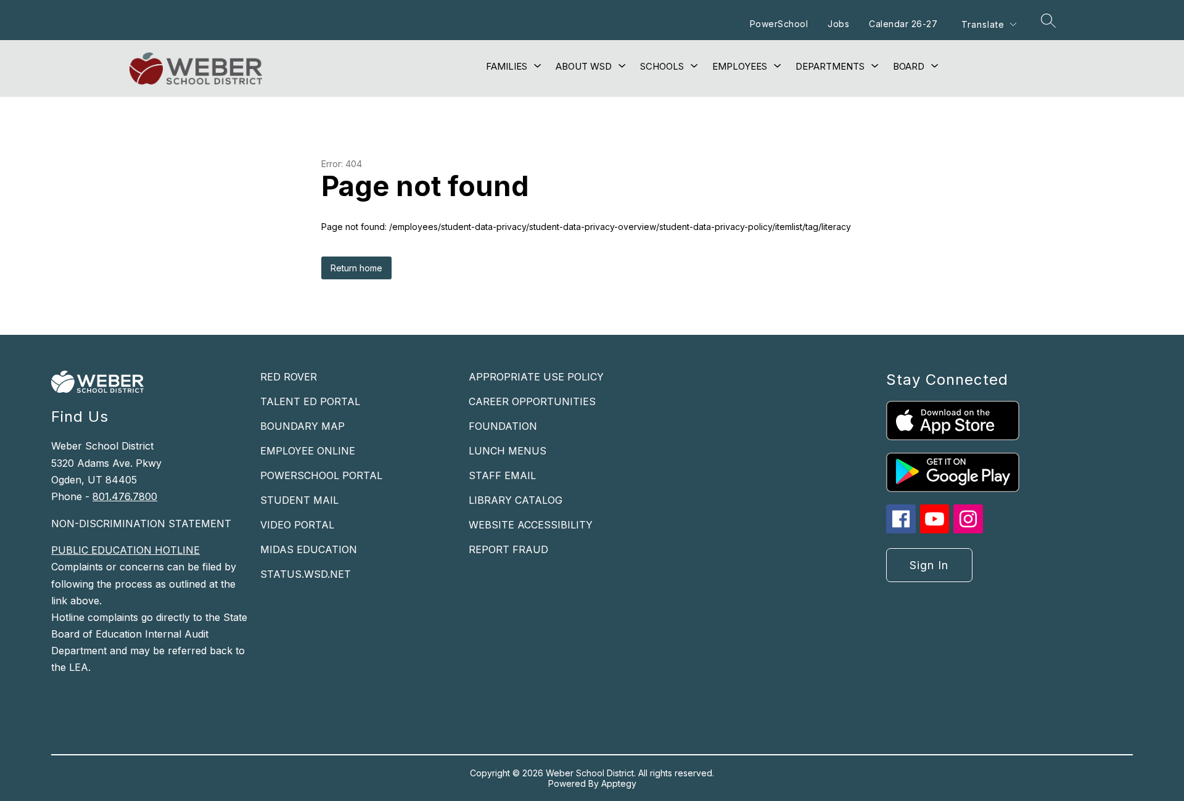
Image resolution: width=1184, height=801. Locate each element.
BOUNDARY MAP (302, 426)
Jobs (838, 23)
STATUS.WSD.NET (305, 574)
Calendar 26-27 (903, 23)
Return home (356, 268)
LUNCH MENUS (507, 451)
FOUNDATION (503, 426)
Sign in (929, 565)
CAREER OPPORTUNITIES (532, 401)
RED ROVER (288, 377)
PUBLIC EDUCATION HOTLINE (125, 550)
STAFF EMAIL (502, 475)
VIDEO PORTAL (297, 525)
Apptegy (618, 783)
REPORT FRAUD (508, 549)
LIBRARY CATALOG (515, 500)
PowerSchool (779, 23)
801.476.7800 (124, 496)
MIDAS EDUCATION (308, 549)
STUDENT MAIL (299, 500)
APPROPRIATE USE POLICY (536, 377)
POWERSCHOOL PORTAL (321, 475)
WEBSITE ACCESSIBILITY (531, 525)
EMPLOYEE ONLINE (307, 451)
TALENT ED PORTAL (310, 401)
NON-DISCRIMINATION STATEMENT (141, 523)
